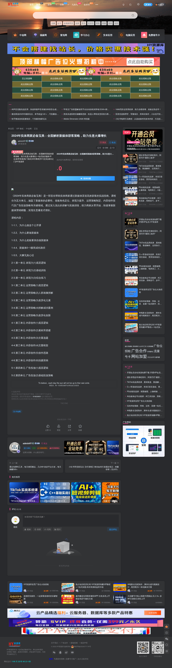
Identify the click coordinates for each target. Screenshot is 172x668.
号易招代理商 (59, 659)
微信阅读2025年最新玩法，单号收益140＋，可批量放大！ (36, 114)
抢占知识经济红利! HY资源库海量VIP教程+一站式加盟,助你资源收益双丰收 (150, 327)
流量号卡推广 (71, 659)
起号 (59, 23)
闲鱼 (98, 23)
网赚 (104, 23)
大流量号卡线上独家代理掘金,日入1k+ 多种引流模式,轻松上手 (145, 597)
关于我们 (54, 642)
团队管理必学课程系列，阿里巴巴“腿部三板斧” (150, 156)
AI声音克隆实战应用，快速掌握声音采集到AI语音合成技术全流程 (39, 109)
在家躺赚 (150, 346)
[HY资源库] (14, 644)
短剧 (116, 23)
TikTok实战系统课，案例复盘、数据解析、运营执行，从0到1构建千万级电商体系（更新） (150, 169)
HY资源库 (60, 646)
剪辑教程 (136, 346)
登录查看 (87, 178)
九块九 (76, 4)
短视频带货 (68, 23)
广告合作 (139, 350)
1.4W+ (28, 448)
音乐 (83, 23)
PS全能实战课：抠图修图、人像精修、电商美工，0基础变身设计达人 (150, 190)
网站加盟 (139, 356)
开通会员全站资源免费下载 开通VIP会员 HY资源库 (150, 220)
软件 (51, 4)
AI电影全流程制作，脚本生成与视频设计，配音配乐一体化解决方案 (150, 315)
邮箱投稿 (74, 642)
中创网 (29, 128)
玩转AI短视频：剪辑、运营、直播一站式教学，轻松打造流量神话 (150, 304)
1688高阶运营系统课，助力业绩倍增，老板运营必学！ (138, 109)
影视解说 (150, 351)
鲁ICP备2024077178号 (82, 646)
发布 (149, 4)
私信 (114, 142)
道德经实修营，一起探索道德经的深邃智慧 (41, 597)
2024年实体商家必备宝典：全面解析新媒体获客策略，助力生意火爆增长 (59, 135)
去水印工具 (143, 346)
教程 (39, 4)
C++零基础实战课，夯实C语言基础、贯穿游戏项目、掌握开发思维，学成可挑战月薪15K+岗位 (150, 180)
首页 (32, 4)
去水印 (88, 4)
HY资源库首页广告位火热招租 (150, 290)
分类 (63, 4)
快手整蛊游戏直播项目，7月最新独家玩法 (29, 118)
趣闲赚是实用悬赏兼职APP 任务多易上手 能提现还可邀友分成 (93, 597)
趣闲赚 (157, 357)
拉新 (77, 23)
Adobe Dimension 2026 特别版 (77, 118)
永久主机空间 (83, 659)
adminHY (22, 141)
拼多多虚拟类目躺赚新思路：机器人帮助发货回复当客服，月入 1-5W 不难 (95, 114)
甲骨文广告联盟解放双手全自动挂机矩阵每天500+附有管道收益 (90, 109)
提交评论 (113, 529)
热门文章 (128, 213)
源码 (110, 23)
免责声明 (83, 642)
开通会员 (161, 4)
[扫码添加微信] (166, 638)
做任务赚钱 (128, 346)
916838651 (37, 396)
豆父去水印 (151, 357)
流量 (53, 23)
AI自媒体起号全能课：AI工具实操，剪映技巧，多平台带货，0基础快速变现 (150, 201)
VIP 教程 (20, 128)
